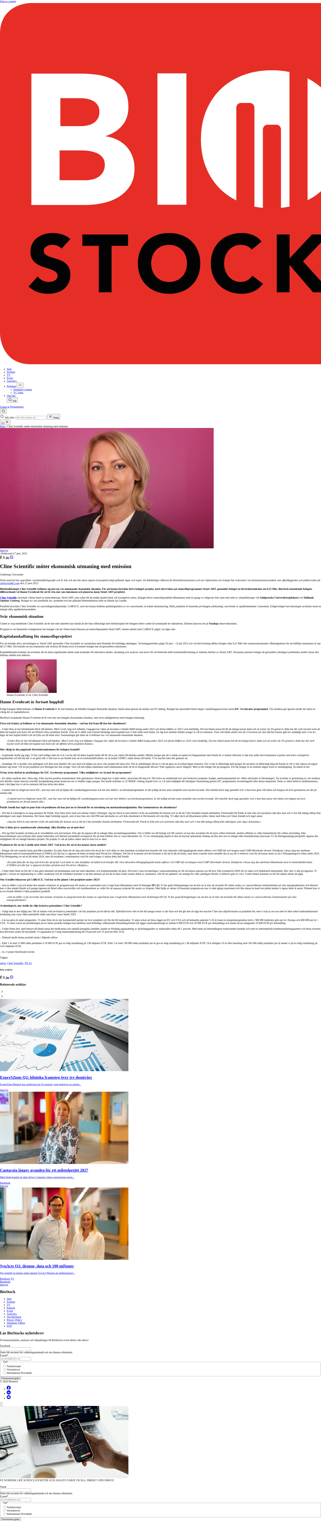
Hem (2, 426)
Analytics (12, 1313)
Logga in (5, 406)
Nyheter (11, 1301)
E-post (4, 1355)
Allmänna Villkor (16, 1322)
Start (9, 1298)
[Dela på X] (4, 558)
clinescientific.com (9, 583)
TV (8, 1304)
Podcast (11, 1307)
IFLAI (28, 963)
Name (3, 1486)
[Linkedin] (9, 1393)
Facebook (5, 1345)
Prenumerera (17, 406)
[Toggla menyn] (5, 422)
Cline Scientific (15, 963)
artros (3, 963)
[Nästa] (160, 996)
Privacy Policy (14, 1319)
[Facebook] (9, 1388)
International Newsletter (19, 1372)
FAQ (9, 1325)
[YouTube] (9, 1398)
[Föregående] (160, 992)
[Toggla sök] (3, 411)
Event (10, 1310)
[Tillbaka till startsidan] (160, 184)
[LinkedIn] (8, 558)
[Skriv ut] (12, 558)
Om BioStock (14, 1316)
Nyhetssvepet (14, 1366)
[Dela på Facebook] (1, 558)
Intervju (4, 550)
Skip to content (8, 1)
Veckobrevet (13, 1369)
